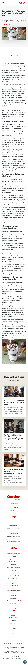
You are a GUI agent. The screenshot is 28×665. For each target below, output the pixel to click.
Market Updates (14, 592)
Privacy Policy (7, 652)
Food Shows (13, 595)
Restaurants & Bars (13, 525)
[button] (5, 55)
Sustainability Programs (13, 578)
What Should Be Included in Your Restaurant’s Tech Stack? (14, 402)
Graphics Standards (13, 631)
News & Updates (14, 623)
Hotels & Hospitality (13, 533)
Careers (13, 625)
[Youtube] (15, 507)
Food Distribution (13, 561)
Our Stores (13, 620)
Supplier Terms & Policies (16, 651)
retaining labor (11, 86)
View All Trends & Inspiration (14, 590)
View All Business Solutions (13, 522)
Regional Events (13, 598)
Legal (7, 651)
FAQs (13, 633)
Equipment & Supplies (13, 559)
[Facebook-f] (13, 507)
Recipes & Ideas (13, 603)
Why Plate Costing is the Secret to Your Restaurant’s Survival (13, 471)
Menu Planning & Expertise (13, 575)
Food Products (13, 556)
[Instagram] (10, 507)
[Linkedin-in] (17, 507)
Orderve (13, 570)
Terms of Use (15, 652)
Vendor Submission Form (10, 648)
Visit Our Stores (14, 503)
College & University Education (13, 541)
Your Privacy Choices (15, 656)
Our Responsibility (13, 617)
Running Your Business (8, 25)
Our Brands (13, 564)
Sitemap (22, 652)
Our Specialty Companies (13, 567)
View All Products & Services (14, 553)
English (13, 510)
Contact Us (13, 628)
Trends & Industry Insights (13, 600)
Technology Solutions (13, 573)
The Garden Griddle (19, 75)
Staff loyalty (5, 231)
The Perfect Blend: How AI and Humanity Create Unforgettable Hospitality (14, 437)
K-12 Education (13, 539)
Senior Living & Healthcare (13, 528)
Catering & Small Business (13, 536)
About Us (6, 647)
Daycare (13, 530)
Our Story (13, 615)
